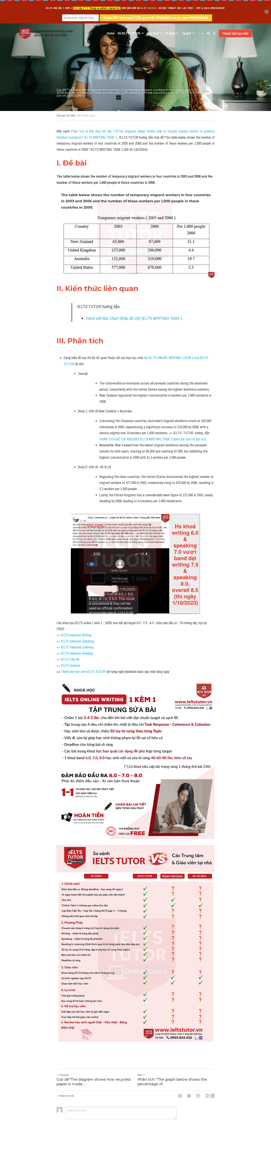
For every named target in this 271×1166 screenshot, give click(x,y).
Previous (64, 1075)
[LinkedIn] (198, 1096)
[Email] (207, 1096)
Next (139, 1075)
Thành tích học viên (235, 33)
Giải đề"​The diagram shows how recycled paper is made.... (94, 1081)
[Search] (208, 33)
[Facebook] (180, 1096)
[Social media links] (214, 33)
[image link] (25, 33)
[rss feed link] (212, 1096)
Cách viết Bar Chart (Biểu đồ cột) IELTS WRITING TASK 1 (134, 318)
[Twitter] (189, 1096)
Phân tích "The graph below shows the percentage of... (172, 1081)
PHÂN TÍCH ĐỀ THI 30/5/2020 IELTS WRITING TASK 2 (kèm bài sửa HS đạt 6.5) (152, 439)
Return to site (66, 1096)
